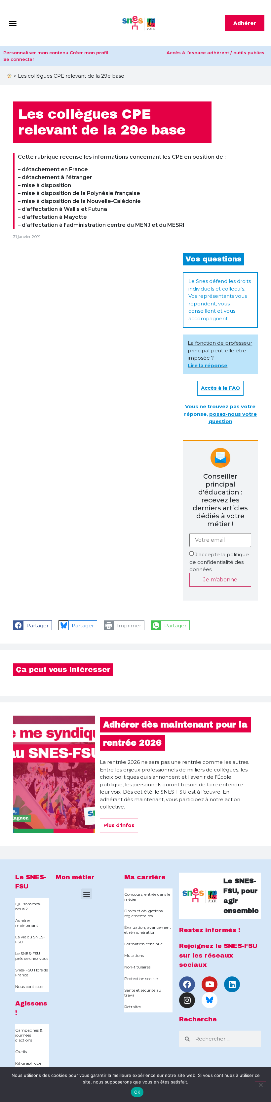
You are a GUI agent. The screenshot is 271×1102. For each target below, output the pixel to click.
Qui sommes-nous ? (28, 906)
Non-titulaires (137, 966)
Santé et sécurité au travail (142, 993)
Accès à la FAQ (220, 388)
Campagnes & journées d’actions (28, 1035)
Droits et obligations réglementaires (143, 913)
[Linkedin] (232, 984)
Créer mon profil (89, 52)
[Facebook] (187, 984)
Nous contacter (29, 986)
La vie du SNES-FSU (30, 939)
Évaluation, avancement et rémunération (147, 930)
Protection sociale (141, 978)
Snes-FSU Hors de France (31, 972)
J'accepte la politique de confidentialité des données (219, 561)
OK (137, 1092)
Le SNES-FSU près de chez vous (31, 956)
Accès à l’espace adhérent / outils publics (215, 52)
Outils (21, 1051)
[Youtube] (209, 984)
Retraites (132, 1006)
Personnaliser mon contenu (35, 52)
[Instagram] (187, 1000)
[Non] (260, 1084)
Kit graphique (28, 1063)
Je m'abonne (220, 579)
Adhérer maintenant (26, 923)
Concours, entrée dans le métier (147, 897)
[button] (13, 23)
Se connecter (18, 59)
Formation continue (143, 943)
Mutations (134, 955)
